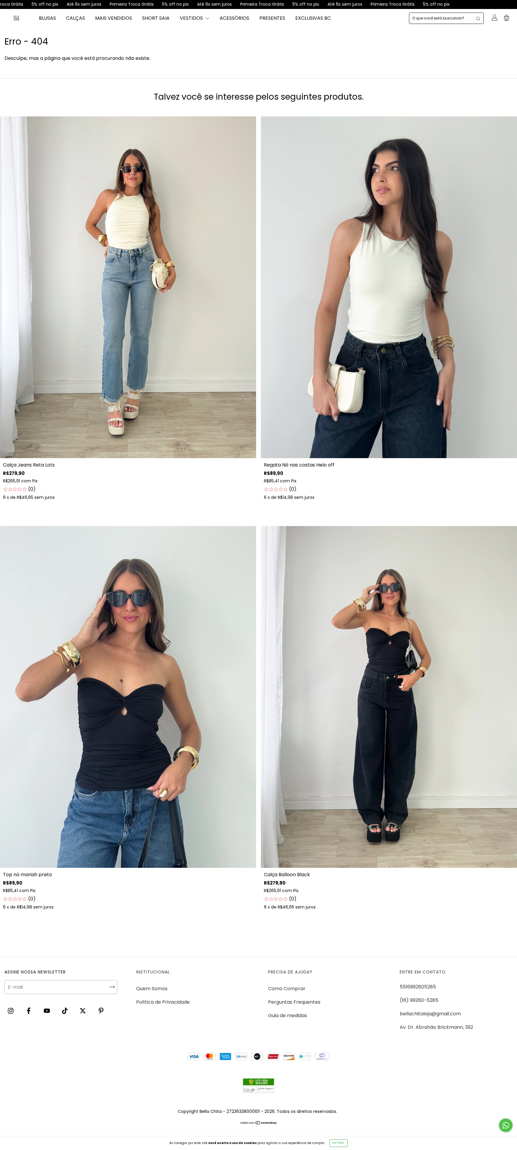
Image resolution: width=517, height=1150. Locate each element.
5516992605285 (418, 986)
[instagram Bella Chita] (11, 1011)
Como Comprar (286, 988)
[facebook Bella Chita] (29, 1011)
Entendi (338, 1143)
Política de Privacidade (163, 1002)
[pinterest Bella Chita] (101, 1011)
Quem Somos (152, 988)
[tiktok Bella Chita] (65, 1011)
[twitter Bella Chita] (83, 1011)
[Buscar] (478, 18)
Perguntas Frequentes (294, 1002)
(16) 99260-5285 (419, 1000)
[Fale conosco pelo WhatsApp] (506, 1125)
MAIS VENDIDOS (113, 18)
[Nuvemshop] (258, 1123)
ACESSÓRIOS (234, 18)
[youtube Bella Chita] (47, 1011)
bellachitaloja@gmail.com (430, 1013)
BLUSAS (47, 18)
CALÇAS (75, 18)
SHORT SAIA (156, 18)
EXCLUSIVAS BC (313, 18)
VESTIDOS (192, 18)
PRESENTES (272, 18)
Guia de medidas (287, 1015)
